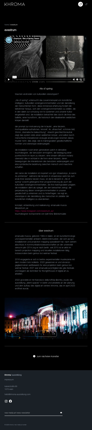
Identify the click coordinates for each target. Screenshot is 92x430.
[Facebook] (10, 401)
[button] (51, 334)
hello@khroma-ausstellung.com (17, 394)
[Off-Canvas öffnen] (86, 4)
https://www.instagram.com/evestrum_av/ (34, 211)
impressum (9, 379)
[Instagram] (6, 401)
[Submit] (61, 412)
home (7, 24)
